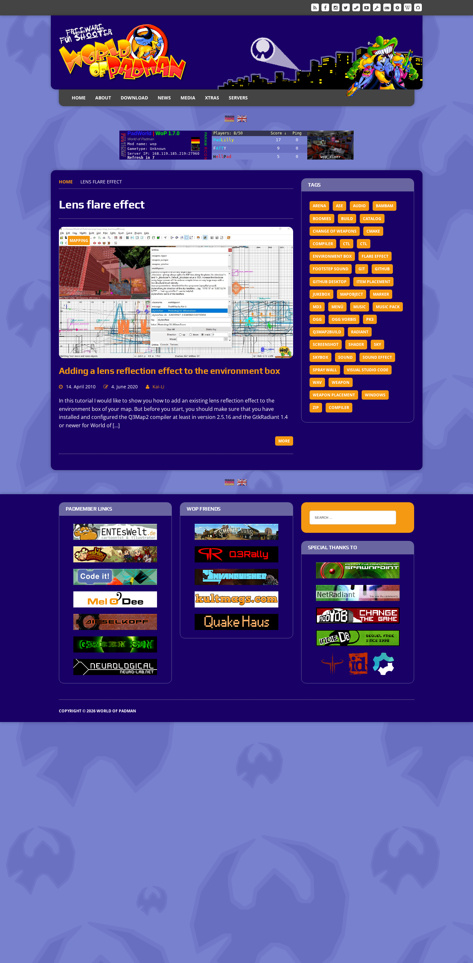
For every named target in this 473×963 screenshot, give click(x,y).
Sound (345, 357)
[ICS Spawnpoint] (358, 574)
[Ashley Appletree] (115, 558)
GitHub (382, 269)
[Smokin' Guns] (236, 535)
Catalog (372, 218)
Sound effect (377, 357)
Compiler (323, 243)
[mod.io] (397, 7)
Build (347, 218)
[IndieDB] (387, 7)
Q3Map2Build (327, 332)
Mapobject (351, 294)
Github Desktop (330, 281)
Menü (337, 307)
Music (359, 307)
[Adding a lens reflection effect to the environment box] (176, 354)
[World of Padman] (236, 52)
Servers (238, 98)
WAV (317, 382)
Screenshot (326, 344)
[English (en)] (242, 118)
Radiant (359, 332)
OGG (317, 319)
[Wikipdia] (407, 7)
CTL (346, 243)
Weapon (340, 382)
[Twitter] (345, 7)
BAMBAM (384, 205)
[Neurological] (115, 670)
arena (319, 205)
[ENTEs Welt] (115, 535)
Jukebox (321, 294)
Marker (381, 294)
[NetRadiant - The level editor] (358, 596)
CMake (373, 231)
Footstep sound (330, 269)
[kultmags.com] (236, 603)
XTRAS (212, 98)
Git (361, 269)
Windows (375, 395)
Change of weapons (335, 231)
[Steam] (356, 7)
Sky (377, 344)
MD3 (317, 307)
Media (188, 98)
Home (79, 98)
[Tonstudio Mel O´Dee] (115, 603)
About (103, 98)
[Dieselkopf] (115, 625)
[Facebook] (325, 7)
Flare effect (375, 256)
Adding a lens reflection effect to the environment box (169, 371)
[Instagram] (335, 7)
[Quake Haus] (236, 625)
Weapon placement (334, 395)
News (164, 98)
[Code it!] (115, 580)
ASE (339, 205)
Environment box (332, 256)
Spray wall (325, 370)
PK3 (370, 319)
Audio (359, 205)
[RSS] (315, 7)
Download (134, 98)
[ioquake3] (332, 670)
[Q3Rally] (236, 558)
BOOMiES (322, 218)
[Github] (417, 7)
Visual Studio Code (367, 370)
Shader (356, 344)
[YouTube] (366, 7)
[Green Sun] (115, 648)
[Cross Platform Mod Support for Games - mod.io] (383, 670)
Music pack (388, 307)
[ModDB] (376, 7)
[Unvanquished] (236, 580)
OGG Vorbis (344, 319)
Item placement (373, 281)
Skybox (320, 357)
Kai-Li (158, 387)
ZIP (316, 407)
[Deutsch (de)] (229, 118)
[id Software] (358, 670)
